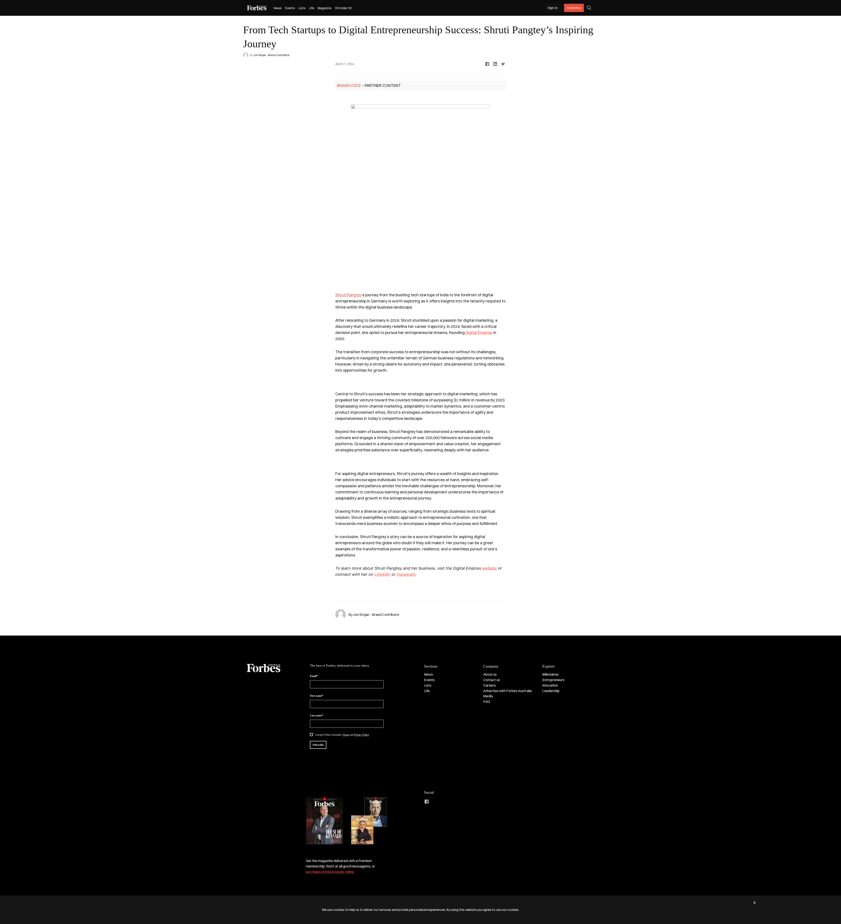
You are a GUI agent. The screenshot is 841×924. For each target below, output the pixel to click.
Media (488, 696)
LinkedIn (435, 801)
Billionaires (550, 674)
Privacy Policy (361, 734)
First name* (316, 695)
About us (490, 674)
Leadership (551, 691)
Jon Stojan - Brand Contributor (271, 55)
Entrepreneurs (553, 680)
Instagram (444, 801)
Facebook (426, 801)
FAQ (486, 701)
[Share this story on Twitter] (503, 64)
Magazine (324, 8)
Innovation (550, 685)
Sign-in (553, 8)
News (278, 8)
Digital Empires (479, 332)
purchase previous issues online (330, 871)
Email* (314, 676)
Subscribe (574, 8)
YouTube (461, 801)
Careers (489, 685)
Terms (346, 734)
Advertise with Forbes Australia (507, 691)
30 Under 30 (343, 8)
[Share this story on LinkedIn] (495, 64)
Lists (302, 8)
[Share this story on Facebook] (487, 64)
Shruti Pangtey (348, 294)
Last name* (316, 715)
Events (290, 8)
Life (311, 8)
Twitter (453, 801)
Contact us (491, 680)
